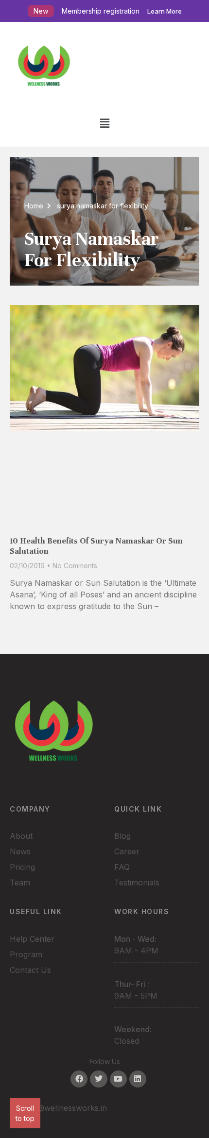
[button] (104, 123)
